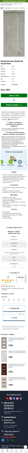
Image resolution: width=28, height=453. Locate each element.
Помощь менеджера (12, 105)
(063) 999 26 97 (9, 408)
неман (14, 266)
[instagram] (17, 399)
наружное (14, 245)
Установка (22, 8)
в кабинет (18, 252)
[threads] (20, 399)
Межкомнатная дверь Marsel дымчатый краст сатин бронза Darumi (17, 379)
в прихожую (12, 252)
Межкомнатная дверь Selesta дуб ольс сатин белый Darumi (17, 351)
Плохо (9, 303)
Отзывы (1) (16, 8)
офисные (16, 253)
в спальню (6, 252)
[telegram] (4, 440)
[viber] (8, 440)
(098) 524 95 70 (9, 403)
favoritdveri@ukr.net (10, 417)
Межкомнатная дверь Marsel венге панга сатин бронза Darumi (17, 366)
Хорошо (19, 303)
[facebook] (14, 399)
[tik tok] (10, 399)
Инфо (2, 8)
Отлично (24, 303)
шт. (13, 71)
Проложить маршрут (8, 434)
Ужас (4, 303)
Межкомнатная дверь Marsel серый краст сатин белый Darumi (17, 339)
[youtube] (7, 399)
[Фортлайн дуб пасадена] (14, 33)
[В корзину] (14, 100)
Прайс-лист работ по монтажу (11, 190)
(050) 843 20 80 (9, 405)
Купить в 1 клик (14, 95)
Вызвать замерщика (8, 174)
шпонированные (14, 239)
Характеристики (8, 8)
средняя (14, 260)
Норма (14, 303)
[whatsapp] (13, 440)
